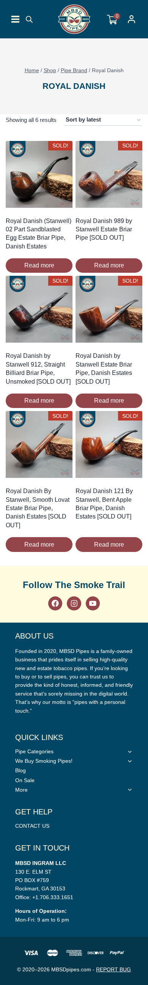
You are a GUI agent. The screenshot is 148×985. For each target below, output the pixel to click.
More (21, 790)
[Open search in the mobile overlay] (29, 19)
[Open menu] (15, 19)
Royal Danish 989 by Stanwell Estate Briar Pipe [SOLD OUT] (104, 229)
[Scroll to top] (140, 698)
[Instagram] (74, 603)
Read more (39, 265)
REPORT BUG (113, 969)
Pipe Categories (34, 751)
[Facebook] (55, 603)
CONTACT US (32, 826)
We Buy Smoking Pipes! (43, 761)
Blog (20, 770)
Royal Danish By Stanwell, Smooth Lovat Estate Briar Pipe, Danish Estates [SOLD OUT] (37, 508)
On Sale (25, 780)
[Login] (131, 19)
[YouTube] (93, 603)
